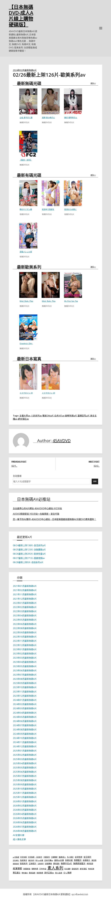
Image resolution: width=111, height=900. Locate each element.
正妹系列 (41, 864)
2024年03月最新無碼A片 (25, 708)
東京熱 (94, 860)
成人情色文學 (19, 839)
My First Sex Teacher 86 (74, 301)
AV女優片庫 (18, 835)
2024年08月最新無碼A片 (25, 729)
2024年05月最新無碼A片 (25, 716)
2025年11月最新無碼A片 (25, 792)
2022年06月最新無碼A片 (25, 624)
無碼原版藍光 (79, 863)
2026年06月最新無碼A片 (25, 822)
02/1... (14, 465)
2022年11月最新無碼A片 (25, 640)
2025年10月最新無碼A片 (25, 788)
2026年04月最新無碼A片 (25, 814)
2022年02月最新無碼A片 (25, 607)
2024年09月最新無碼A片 (25, 733)
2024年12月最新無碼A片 (25, 746)
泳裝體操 (48, 863)
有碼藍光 (77, 860)
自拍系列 (75, 869)
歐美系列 (24, 863)
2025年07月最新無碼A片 (25, 775)
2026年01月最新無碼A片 (25, 801)
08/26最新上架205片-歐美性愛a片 (29, 553)
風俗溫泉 (32, 873)
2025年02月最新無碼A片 (25, 754)
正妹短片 (32, 863)
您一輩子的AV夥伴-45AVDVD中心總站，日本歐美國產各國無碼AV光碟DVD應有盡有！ (54, 519)
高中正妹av (49, 872)
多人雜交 (70, 857)
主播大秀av (24, 415)
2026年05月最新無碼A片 (25, 818)
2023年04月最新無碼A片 (25, 661)
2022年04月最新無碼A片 (25, 615)
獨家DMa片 (48, 415)
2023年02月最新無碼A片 (25, 653)
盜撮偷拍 (26, 869)
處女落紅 (83, 869)
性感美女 (23, 860)
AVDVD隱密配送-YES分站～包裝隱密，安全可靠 (36, 513)
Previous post (19, 461)
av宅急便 (16, 857)
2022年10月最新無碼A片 (25, 636)
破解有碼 (35, 869)
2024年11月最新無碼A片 (25, 742)
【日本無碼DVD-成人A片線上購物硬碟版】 (21, 16)
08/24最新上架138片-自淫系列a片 (29, 545)
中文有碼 (23, 857)
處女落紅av (23, 418)
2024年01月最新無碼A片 (25, 700)
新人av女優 (39, 860)
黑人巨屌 (58, 873)
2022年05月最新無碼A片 (25, 619)
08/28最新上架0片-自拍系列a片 (28, 562)
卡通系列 (46, 857)
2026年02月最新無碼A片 (25, 805)
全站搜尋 (17, 475)
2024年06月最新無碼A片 (25, 721)
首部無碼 (40, 873)
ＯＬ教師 (67, 872)
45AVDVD (62, 440)
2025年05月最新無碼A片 (25, 767)
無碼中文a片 (66, 863)
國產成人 (62, 857)
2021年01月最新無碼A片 (25, 586)
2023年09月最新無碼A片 (25, 683)
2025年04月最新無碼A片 (25, 763)
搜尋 (95, 481)
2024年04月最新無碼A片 (25, 712)
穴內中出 (42, 869)
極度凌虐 (16, 864)
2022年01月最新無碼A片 (25, 602)
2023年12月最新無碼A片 (25, 695)
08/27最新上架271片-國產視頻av (29, 558)
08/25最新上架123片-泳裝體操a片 (29, 549)
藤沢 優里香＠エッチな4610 (75, 118)
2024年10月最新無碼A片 (25, 738)
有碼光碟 (69, 860)
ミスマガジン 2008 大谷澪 (52, 393)
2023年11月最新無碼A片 (25, 691)
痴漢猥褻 (17, 868)
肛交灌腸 (67, 869)
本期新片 (86, 860)
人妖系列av (36, 415)
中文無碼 (31, 857)
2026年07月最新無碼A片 (25, 826)
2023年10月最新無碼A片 (25, 687)
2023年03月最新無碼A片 (25, 657)
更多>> (93, 83)
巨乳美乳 (16, 860)
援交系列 (31, 860)
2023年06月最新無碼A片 (25, 670)
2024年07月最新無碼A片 (25, 725)
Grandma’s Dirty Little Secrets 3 (32, 344)
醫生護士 (16, 872)
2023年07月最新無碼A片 (25, 674)
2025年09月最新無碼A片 (25, 784)
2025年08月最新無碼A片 (25, 780)
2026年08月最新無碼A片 (25, 830)
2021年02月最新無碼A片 (25, 590)
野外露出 (25, 873)
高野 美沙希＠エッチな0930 (53, 118)
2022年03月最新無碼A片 (25, 611)
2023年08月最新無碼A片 (25, 678)
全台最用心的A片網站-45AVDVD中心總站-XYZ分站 (37, 508)
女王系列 (87, 857)
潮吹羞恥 (56, 863)
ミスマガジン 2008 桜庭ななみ (32, 393)
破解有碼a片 (71, 415)
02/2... (96, 465)
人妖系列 (39, 857)
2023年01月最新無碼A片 (25, 649)
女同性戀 (78, 857)
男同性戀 (90, 863)
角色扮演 (91, 869)
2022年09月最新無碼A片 (25, 632)
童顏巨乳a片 (84, 415)
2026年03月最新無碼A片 (25, 809)
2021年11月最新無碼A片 (25, 594)
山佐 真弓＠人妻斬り (28, 118)
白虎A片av (59, 415)
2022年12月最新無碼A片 (25, 645)
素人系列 (55, 868)
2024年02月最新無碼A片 (25, 70)
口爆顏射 (54, 857)
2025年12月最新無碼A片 (25, 797)
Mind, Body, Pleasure (50, 301)
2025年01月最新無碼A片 (25, 750)
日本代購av (48, 860)
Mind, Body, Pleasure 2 (29, 301)
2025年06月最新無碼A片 (25, 771)
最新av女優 (59, 860)
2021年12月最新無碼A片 (25, 598)
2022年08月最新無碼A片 (25, 628)
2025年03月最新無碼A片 (25, 759)
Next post (94, 461)
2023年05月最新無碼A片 (25, 666)
